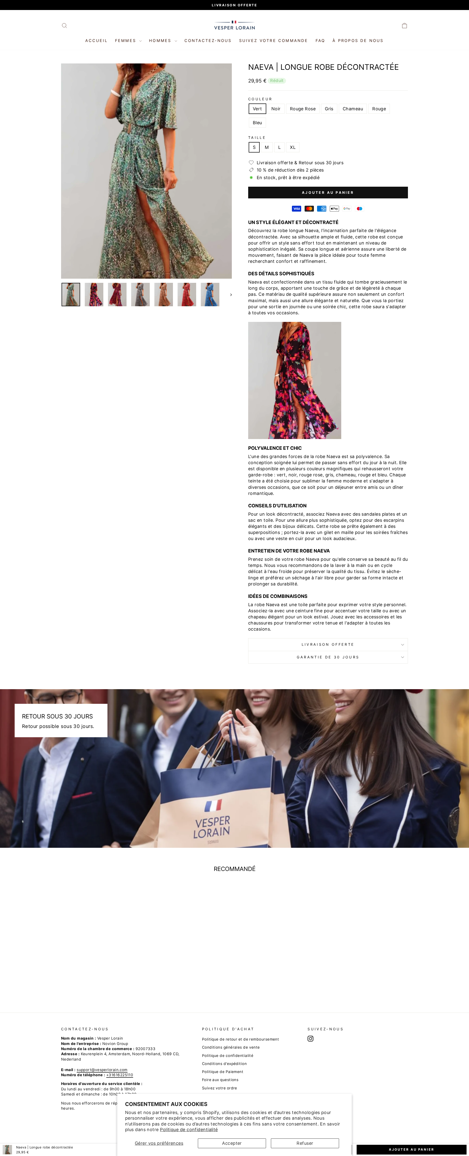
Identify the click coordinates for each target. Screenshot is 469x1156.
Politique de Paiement (222, 1071)
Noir (276, 108)
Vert (257, 108)
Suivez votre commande (273, 40)
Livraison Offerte (328, 644)
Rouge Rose (303, 108)
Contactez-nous (208, 40)
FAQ (320, 40)
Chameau (353, 108)
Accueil (96, 40)
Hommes (161, 40)
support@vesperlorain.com (102, 1069)
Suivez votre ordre (219, 1088)
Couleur (260, 99)
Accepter (232, 1143)
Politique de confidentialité (189, 1129)
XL (293, 147)
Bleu (257, 122)
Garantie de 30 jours (328, 657)
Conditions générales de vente (231, 1047)
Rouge (379, 108)
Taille (257, 137)
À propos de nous (358, 40)
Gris (329, 108)
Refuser (305, 1143)
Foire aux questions (220, 1079)
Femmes (126, 40)
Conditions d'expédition (224, 1063)
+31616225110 (119, 1075)
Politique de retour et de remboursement (240, 1039)
